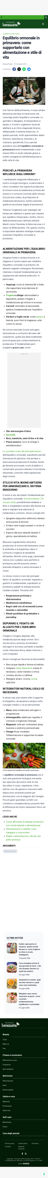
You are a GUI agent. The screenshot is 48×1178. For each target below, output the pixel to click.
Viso (4, 1048)
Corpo (5, 1039)
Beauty (6, 1034)
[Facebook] (1, 17)
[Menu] (43, 24)
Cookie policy (22, 1143)
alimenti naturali (10, 851)
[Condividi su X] (19, 69)
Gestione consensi (21, 1148)
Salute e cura (9, 1096)
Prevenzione (7, 1106)
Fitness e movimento (12, 1055)
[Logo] (12, 23)
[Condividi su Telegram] (29, 69)
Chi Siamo (35, 1143)
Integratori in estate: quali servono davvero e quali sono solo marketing (30, 982)
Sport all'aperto (8, 1069)
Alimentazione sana (11, 34)
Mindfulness (7, 1122)
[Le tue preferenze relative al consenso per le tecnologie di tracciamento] (44, 1174)
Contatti (8, 1146)
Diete (4, 1085)
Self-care (7, 1117)
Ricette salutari (8, 1090)
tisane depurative (24, 668)
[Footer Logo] (24, 1025)
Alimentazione (8, 1081)
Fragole (10, 295)
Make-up (6, 1044)
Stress (5, 1127)
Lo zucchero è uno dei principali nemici (22, 451)
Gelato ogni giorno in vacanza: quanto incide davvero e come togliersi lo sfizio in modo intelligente (29, 949)
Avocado (10, 434)
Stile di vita (6, 1110)
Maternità (6, 1101)
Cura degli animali (11, 1133)
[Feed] (25, 1153)
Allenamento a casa (10, 1060)
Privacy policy (9, 1143)
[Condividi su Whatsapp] (24, 69)
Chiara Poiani (8, 64)
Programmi (7, 1065)
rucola (34, 679)
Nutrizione (8, 1076)
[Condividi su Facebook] (14, 69)
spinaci (39, 316)
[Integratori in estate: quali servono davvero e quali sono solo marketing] (12, 984)
